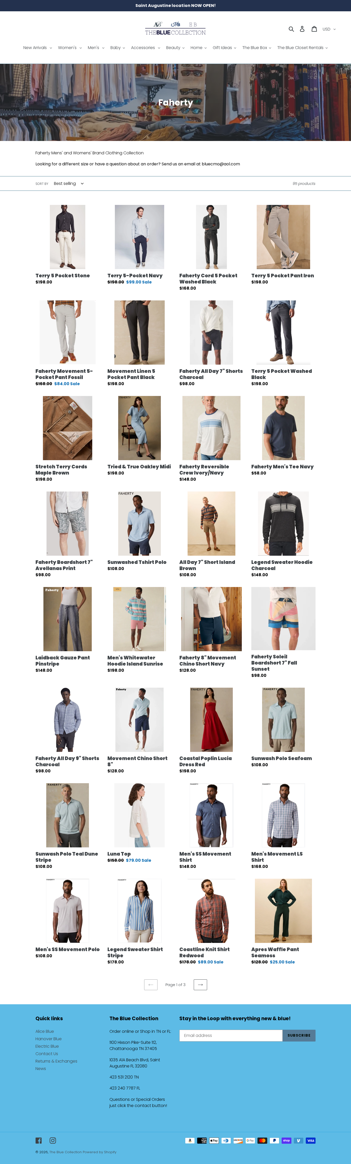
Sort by (41, 184)
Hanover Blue (48, 1039)
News (40, 1069)
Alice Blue (44, 1031)
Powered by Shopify (99, 1152)
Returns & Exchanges (56, 1061)
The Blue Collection (66, 1152)
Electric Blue (47, 1046)
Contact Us (46, 1054)
